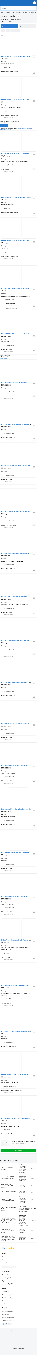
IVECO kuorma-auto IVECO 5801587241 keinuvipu (17, 985)
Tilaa (3, 125)
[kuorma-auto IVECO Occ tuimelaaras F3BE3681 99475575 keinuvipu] (18, 88)
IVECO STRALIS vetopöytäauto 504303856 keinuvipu (18, 288)
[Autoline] (2, 12)
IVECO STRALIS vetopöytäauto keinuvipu (8, 1199)
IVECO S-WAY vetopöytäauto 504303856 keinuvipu (17, 1031)
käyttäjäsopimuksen (5, 129)
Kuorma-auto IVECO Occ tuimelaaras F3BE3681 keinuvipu (8, 1178)
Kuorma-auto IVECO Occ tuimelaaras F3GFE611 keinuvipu (8, 1186)
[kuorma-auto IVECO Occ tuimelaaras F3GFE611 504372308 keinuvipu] (18, 185)
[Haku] (34, 8)
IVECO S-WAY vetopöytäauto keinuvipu (9, 1192)
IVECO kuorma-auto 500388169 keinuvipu (14, 765)
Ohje (3, 1260)
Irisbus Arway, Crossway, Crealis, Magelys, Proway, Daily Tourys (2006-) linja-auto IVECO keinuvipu (9, 1220)
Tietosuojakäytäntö (7, 1295)
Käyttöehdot (5, 1292)
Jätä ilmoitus (18, 1150)
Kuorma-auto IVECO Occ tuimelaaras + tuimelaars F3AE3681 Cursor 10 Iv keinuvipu (8, 1238)
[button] (34, 3)
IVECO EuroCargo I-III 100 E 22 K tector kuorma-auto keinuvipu (9, 1209)
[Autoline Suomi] (11, 3)
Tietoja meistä (6, 1257)
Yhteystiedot (5, 1263)
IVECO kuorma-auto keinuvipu (7, 1168)
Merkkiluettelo (6, 1304)
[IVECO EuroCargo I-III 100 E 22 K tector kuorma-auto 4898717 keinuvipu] (18, 142)
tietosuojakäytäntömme (24, 128)
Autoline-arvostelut (7, 1301)
